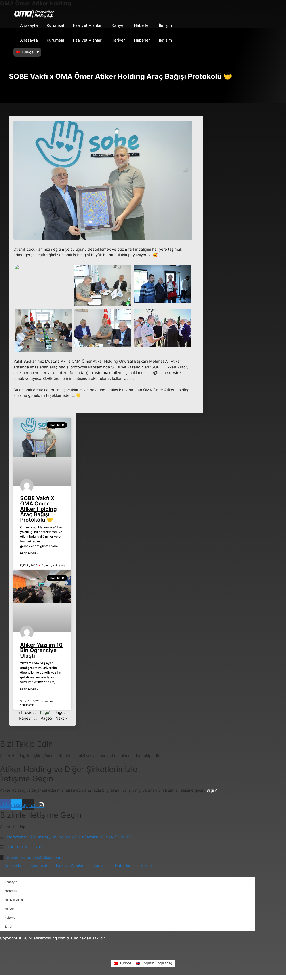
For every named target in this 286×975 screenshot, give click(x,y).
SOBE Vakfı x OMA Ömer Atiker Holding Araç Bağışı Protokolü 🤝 (38, 509)
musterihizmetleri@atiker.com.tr (35, 857)
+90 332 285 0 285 (24, 847)
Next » (61, 718)
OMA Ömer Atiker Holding (35, 3)
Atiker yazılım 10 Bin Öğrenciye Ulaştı (41, 650)
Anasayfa (29, 25)
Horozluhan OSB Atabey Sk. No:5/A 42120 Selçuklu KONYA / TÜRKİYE (70, 837)
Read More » (29, 553)
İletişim (165, 25)
